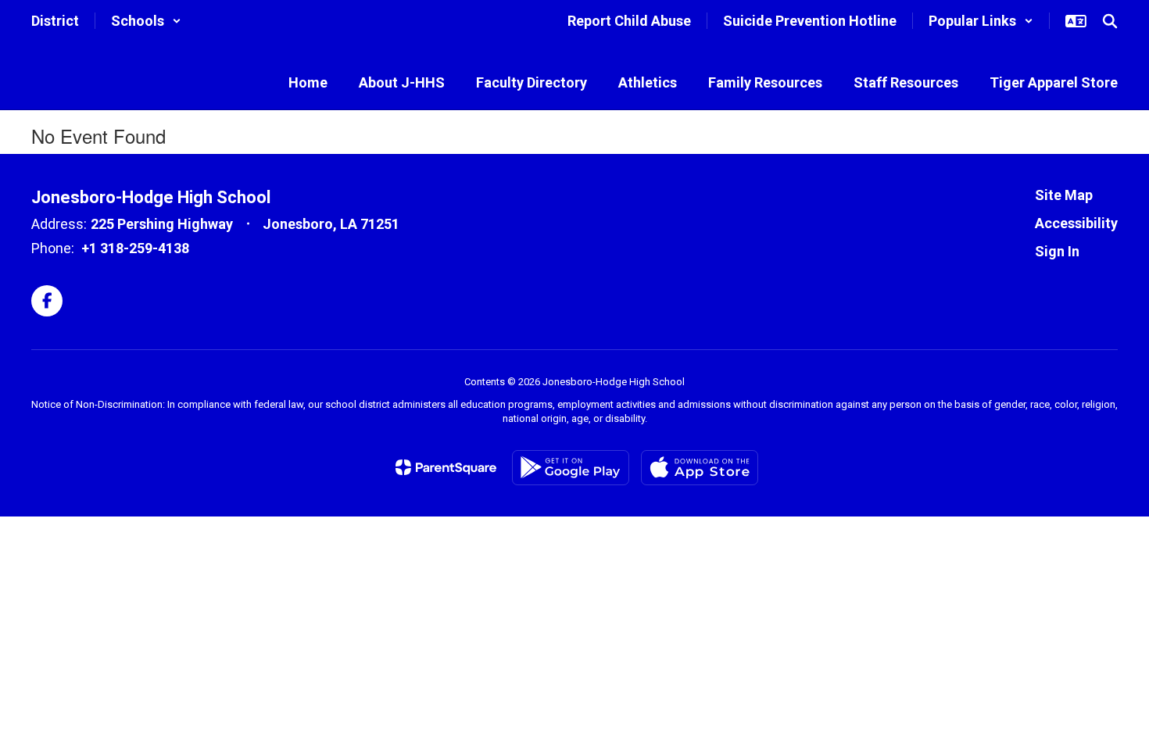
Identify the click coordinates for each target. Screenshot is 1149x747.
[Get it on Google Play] (570, 467)
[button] (146, 21)
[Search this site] (1110, 21)
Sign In (1057, 251)
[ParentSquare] (446, 467)
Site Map (1064, 195)
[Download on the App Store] (699, 467)
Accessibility (1076, 223)
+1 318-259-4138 (135, 248)
